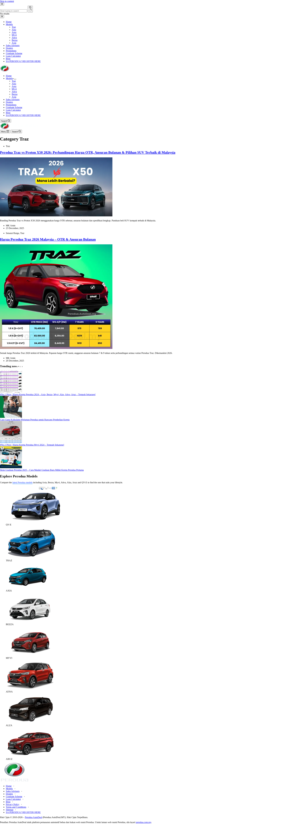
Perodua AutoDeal (33, 817)
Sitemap (9, 809)
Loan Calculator (13, 110)
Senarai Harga (12, 233)
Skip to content (7, 1)
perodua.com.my (143, 822)
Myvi (14, 89)
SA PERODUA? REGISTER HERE (23, 115)
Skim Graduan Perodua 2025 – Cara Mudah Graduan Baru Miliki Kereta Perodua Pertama (42, 470)
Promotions (11, 105)
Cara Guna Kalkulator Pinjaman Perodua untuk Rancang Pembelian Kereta (35, 419)
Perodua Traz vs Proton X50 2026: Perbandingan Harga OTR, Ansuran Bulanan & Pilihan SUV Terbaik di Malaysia (87, 152)
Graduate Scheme (14, 107)
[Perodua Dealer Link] (35, 522)
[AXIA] (27, 588)
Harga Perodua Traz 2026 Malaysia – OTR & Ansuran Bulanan (48, 239)
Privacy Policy (12, 804)
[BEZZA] (31, 621)
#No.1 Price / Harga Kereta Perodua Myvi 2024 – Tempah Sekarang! (32, 445)
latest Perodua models (22, 482)
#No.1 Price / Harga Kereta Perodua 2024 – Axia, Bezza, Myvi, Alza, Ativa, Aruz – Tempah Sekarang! (48, 394)
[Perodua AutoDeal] (19, 71)
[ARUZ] (31, 756)
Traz (14, 81)
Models (9, 78)
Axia (14, 97)
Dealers (9, 102)
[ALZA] (31, 722)
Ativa (14, 91)
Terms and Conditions (16, 807)
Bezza (14, 94)
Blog (8, 112)
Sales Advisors (12, 99)
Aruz (14, 86)
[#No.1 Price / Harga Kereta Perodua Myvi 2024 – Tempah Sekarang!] (11, 442)
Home (9, 76)
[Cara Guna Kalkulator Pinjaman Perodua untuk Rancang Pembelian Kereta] (11, 417)
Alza (14, 83)
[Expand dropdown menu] (15, 79)
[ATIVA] (31, 689)
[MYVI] (31, 655)
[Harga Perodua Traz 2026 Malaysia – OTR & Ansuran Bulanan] (56, 348)
